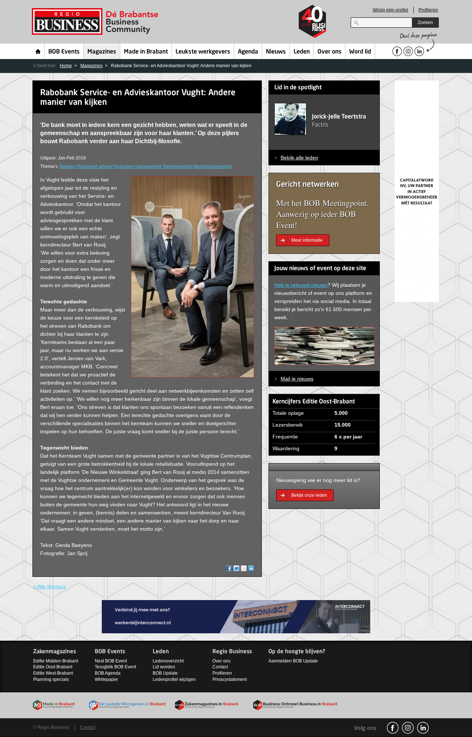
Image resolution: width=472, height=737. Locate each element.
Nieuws (276, 52)
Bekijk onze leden (309, 495)
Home (38, 51)
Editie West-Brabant (53, 673)
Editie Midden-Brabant (55, 661)
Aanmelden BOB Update (293, 661)
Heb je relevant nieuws (300, 285)
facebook (393, 728)
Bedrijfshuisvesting (213, 166)
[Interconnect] (236, 616)
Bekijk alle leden (299, 158)
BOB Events (64, 52)
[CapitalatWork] (417, 190)
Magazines (101, 52)
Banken (67, 166)
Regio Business (96, 21)
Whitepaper (106, 679)
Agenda (248, 52)
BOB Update (165, 673)
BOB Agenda (108, 673)
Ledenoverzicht (168, 661)
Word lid (360, 52)
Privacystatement (229, 679)
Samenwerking (178, 166)
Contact (220, 666)
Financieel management (137, 166)
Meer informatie (307, 240)
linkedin (423, 728)
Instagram (408, 728)
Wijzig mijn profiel (390, 10)
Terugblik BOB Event (115, 666)
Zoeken (425, 22)
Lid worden (164, 666)
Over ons (329, 52)
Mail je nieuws (297, 379)
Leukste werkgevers (203, 52)
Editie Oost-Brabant (52, 666)
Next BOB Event (111, 661)
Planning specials (51, 679)
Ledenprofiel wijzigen (174, 679)
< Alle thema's (49, 586)
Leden (302, 52)
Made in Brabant (146, 52)
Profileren (428, 10)
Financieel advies (94, 166)
